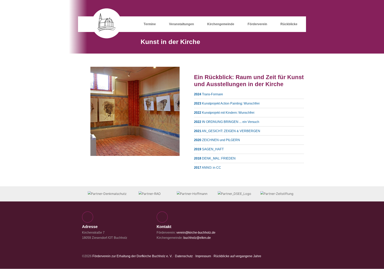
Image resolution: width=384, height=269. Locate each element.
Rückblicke (288, 24)
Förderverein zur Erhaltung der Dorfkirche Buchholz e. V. (132, 256)
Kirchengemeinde (220, 24)
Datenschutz (184, 256)
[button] (83, 112)
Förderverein (257, 24)
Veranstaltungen (181, 24)
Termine (150, 24)
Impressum (203, 256)
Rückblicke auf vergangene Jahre (237, 256)
